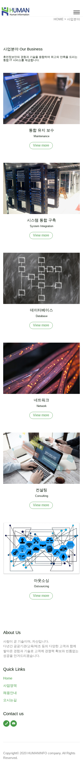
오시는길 (10, 700)
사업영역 (10, 685)
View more (41, 145)
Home (7, 678)
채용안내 (10, 693)
